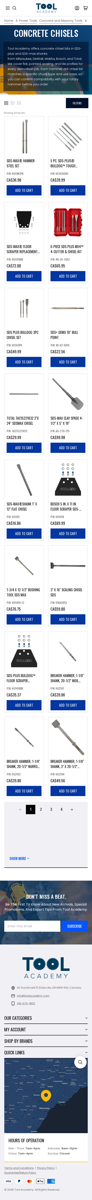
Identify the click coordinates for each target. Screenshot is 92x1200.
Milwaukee (23, 59)
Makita (50, 59)
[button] (6, 103)
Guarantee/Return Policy (20, 1172)
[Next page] (71, 809)
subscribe (74, 926)
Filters (77, 103)
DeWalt (38, 59)
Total (78, 59)
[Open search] (14, 8)
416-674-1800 (26, 1003)
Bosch (61, 59)
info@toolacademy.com (33, 996)
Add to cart (24, 190)
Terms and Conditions (19, 1168)
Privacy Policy (46, 1168)
